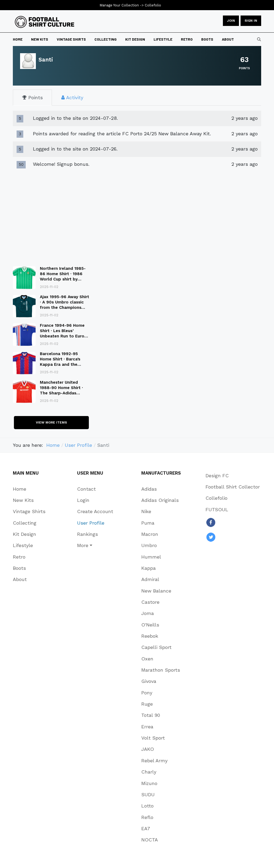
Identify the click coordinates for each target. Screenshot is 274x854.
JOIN (231, 20)
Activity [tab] (74, 97)
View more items (51, 422)
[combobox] (259, 39)
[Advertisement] (51, 215)
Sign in (251, 20)
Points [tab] (35, 97)
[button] (95, 545)
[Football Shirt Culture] (44, 22)
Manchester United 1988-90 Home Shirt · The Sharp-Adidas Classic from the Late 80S (62, 393)
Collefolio (153, 5)
